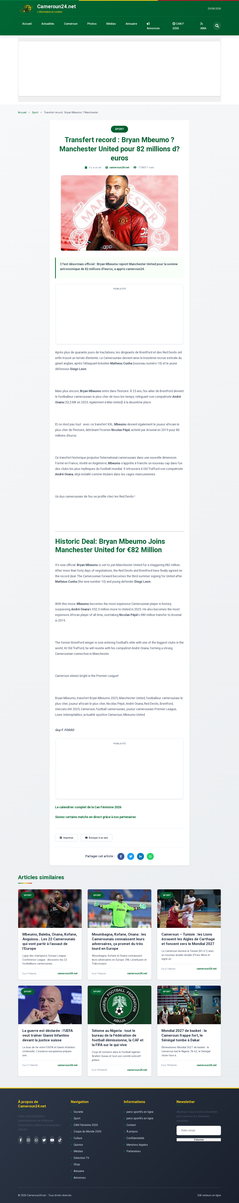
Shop (77, 1164)
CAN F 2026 (178, 26)
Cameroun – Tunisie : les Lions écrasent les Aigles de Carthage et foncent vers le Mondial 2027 (188, 939)
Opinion (78, 1144)
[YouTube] (52, 1140)
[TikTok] (59, 1140)
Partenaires (133, 1151)
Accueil (27, 23)
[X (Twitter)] (44, 1140)
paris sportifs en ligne (139, 1112)
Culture (78, 1138)
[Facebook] (20, 1140)
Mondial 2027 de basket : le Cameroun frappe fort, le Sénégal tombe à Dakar (184, 1035)
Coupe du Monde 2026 (87, 1131)
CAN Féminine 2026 (86, 1125)
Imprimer (68, 837)
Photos (92, 23)
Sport (35, 112)
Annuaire (131, 23)
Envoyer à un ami (98, 837)
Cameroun (71, 23)
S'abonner (199, 1139)
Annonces (153, 28)
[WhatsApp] (36, 1140)
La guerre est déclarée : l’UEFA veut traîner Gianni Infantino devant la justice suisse (47, 1035)
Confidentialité (135, 1138)
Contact (131, 1125)
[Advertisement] (119, 68)
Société (78, 1112)
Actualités (47, 23)
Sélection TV (81, 1158)
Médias (111, 23)
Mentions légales (137, 1144)
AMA (203, 28)
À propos (132, 1131)
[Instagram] (28, 1140)
